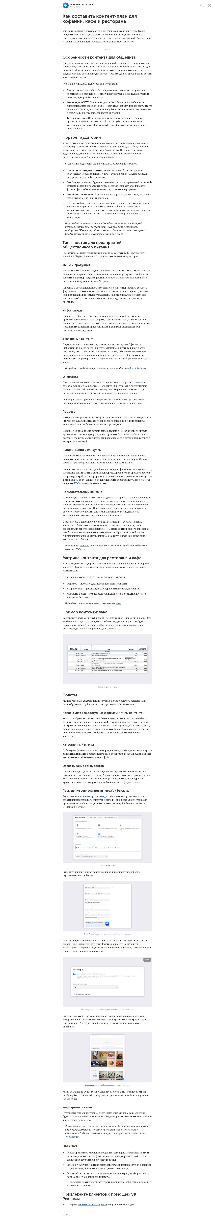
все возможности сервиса (92, 1204)
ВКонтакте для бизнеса (81, 4)
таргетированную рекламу (90, 796)
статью (84, 545)
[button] (202, 5)
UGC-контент (81, 483)
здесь (118, 603)
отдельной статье (136, 368)
